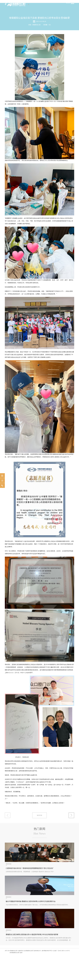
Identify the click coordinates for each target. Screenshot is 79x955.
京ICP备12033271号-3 (47, 950)
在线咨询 (2, 485)
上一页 (71, 815)
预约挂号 (2, 475)
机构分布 (2, 480)
